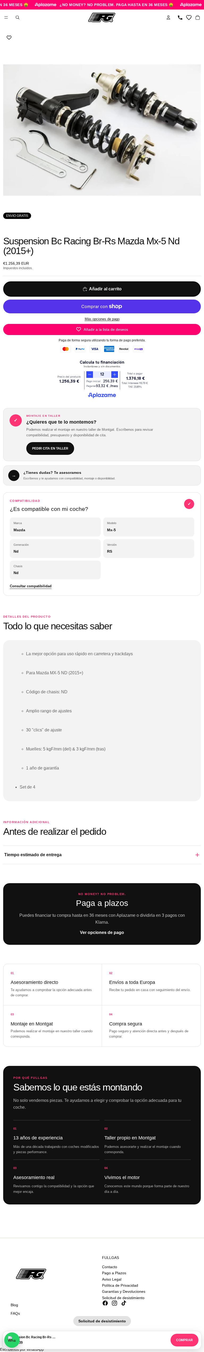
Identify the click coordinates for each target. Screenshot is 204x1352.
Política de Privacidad (120, 1285)
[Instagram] (114, 1303)
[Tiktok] (124, 1303)
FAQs (15, 1313)
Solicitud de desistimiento (123, 1298)
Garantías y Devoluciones (123, 1291)
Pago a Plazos (114, 1273)
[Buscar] (17, 17)
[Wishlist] (189, 17)
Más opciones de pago (102, 319)
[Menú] (6, 17)
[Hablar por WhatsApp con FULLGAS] (12, 1340)
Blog (14, 1305)
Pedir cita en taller (50, 448)
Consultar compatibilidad (31, 586)
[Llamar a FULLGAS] (180, 17)
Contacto (109, 1267)
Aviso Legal (111, 1279)
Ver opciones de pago (102, 932)
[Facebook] (105, 1303)
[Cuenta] (168, 17)
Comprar (184, 1340)
